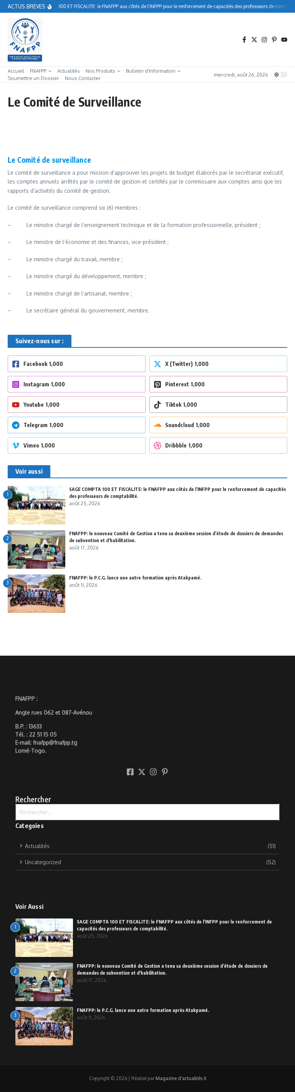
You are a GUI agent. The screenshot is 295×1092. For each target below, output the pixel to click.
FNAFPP (38, 71)
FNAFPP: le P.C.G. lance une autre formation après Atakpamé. (135, 578)
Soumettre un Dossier (33, 78)
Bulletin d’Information (151, 71)
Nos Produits (100, 71)
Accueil (16, 71)
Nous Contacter (83, 78)
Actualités (68, 71)
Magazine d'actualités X (181, 1078)
